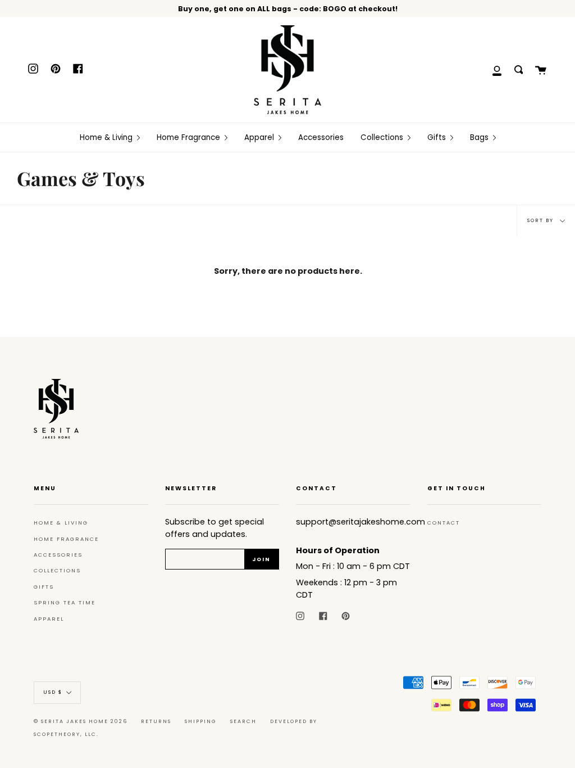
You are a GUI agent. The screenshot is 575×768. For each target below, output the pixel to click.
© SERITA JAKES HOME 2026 (80, 721)
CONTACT (443, 522)
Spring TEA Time (64, 602)
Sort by (541, 220)
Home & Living (61, 522)
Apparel (49, 618)
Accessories (58, 554)
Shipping (201, 721)
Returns (156, 721)
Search (243, 721)
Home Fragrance (66, 539)
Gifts (44, 586)
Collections (57, 570)
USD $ (52, 692)
